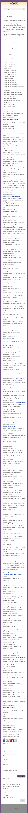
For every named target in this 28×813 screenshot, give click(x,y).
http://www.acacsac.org (8, 338)
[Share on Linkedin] (12, 740)
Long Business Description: (9, 178)
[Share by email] (15, 740)
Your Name (6, 747)
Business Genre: (6, 111)
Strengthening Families (8, 797)
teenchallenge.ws (20, 305)
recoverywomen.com (20, 402)
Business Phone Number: (9, 121)
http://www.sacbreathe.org (9, 707)
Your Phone (5, 764)
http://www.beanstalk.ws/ (9, 524)
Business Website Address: (9, 117)
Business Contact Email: (8, 126)
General (4, 792)
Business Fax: (6, 734)
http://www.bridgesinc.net (9, 727)
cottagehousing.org (20, 657)
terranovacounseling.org (8, 159)
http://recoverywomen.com (9, 426)
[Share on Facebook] (4, 740)
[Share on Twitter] (7, 740)
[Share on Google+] (9, 740)
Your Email (5, 759)
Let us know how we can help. (10, 770)
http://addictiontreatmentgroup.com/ (11, 196)
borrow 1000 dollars (19, 134)
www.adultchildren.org (8, 214)
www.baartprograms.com (9, 468)
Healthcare (5, 795)
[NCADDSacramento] (14, 3)
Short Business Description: (9, 113)
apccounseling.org (20, 378)
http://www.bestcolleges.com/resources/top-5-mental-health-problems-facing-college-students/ (14, 574)
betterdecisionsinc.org (8, 593)
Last (4, 755)
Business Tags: (6, 145)
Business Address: (7, 122)
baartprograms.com (20, 489)
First (4, 751)
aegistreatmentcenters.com (9, 255)
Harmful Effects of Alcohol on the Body (12, 784)
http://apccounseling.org (8, 362)
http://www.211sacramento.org (10, 119)
